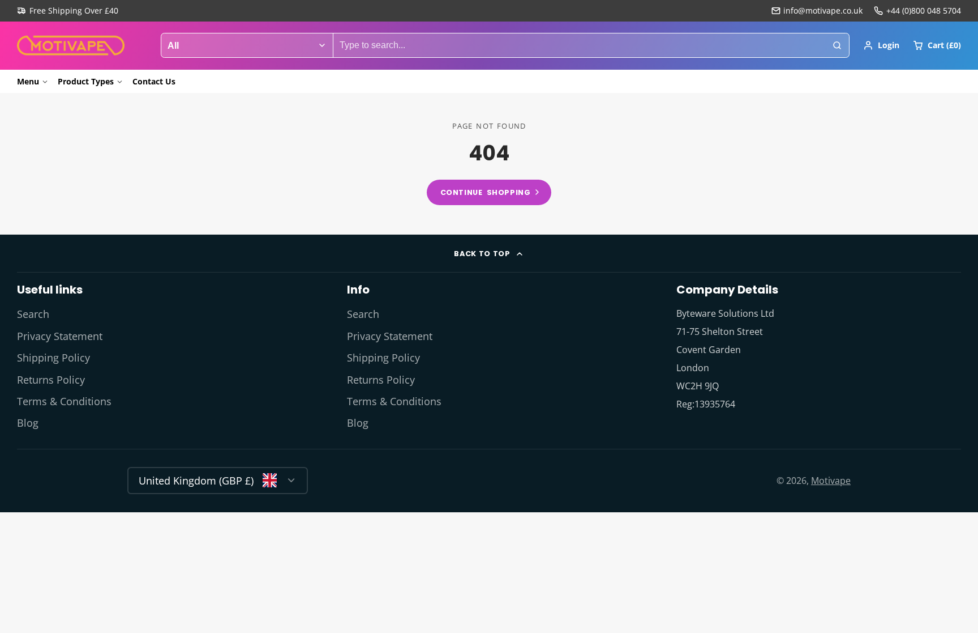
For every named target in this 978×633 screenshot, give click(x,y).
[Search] (837, 45)
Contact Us (153, 81)
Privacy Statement (59, 336)
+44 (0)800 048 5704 (923, 10)
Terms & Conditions (64, 401)
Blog (27, 423)
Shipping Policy (53, 357)
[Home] (71, 45)
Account (881, 45)
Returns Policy (51, 379)
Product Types (86, 81)
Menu (28, 81)
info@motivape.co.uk (823, 10)
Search (33, 314)
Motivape (831, 480)
